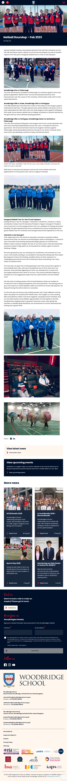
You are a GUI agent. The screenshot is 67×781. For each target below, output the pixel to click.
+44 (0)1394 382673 (15, 719)
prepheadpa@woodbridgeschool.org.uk (16, 722)
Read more (13, 533)
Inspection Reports (9, 735)
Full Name (7, 628)
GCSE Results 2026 (14, 514)
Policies (5, 738)
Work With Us (7, 731)
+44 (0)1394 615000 (15, 699)
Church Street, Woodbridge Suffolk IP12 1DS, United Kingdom (23, 713)
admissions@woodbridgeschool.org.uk (16, 702)
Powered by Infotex (53, 776)
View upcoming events (17, 472)
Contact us (12, 608)
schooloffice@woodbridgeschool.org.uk (17, 697)
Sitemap (6, 746)
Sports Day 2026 (14, 563)
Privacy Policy (28, 641)
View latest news (15, 452)
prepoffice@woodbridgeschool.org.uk (16, 717)
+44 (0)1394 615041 (17, 704)
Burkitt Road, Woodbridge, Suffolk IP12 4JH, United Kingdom (23, 693)
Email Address (39, 628)
